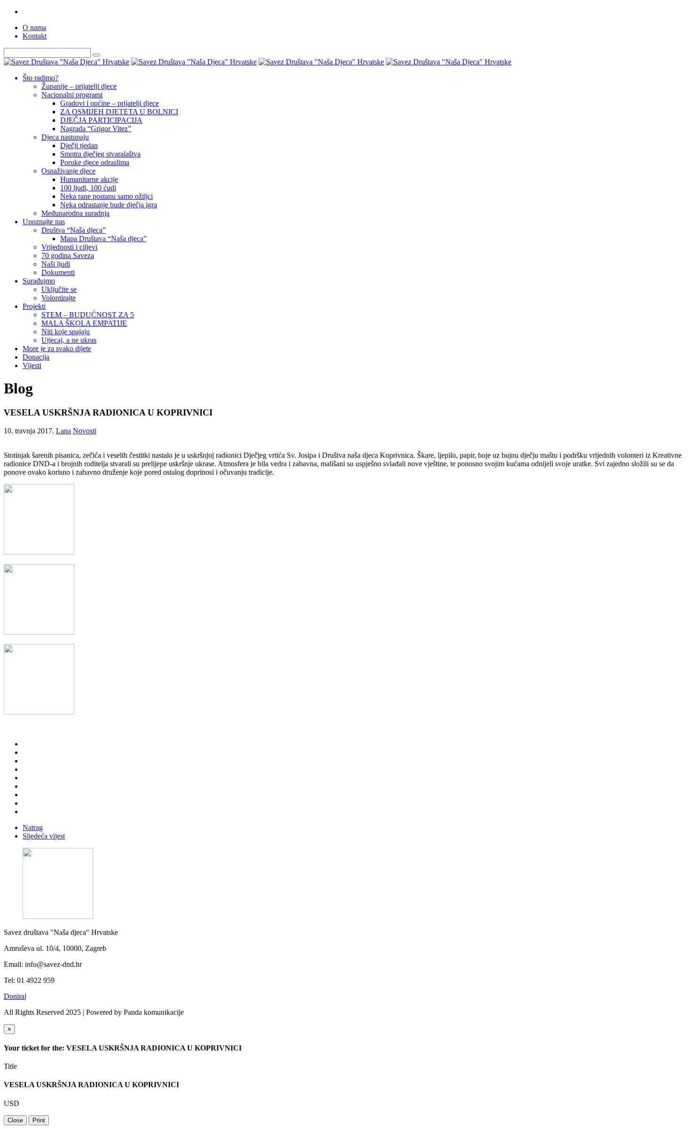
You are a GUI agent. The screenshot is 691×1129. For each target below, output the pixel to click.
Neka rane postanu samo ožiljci (106, 196)
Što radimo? (40, 78)
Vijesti (32, 365)
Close (15, 1120)
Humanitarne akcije (89, 179)
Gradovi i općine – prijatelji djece (109, 103)
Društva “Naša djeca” (73, 230)
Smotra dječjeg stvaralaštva (100, 154)
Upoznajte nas (44, 222)
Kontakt (35, 36)
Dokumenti (58, 272)
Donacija (36, 357)
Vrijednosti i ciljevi (69, 247)
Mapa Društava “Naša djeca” (103, 239)
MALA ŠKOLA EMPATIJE (84, 323)
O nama (34, 27)
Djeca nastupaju (65, 137)
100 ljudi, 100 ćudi (88, 188)
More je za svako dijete (57, 349)
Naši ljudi (55, 264)
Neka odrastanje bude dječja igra (108, 205)
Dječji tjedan (79, 145)
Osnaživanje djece (68, 171)
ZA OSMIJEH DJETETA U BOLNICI (119, 112)
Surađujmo (39, 281)
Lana (63, 431)
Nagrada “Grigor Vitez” (95, 129)
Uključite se (59, 289)
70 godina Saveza (67, 255)
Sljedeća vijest (44, 836)
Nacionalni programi (71, 95)
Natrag (33, 827)
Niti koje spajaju (65, 332)
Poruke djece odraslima (94, 162)
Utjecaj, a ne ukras (68, 340)
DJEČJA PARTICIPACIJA (101, 120)
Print (38, 1120)
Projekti (34, 306)
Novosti (84, 431)
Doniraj (15, 996)
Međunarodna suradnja (75, 213)
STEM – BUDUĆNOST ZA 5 (87, 315)
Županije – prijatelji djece (79, 86)
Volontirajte (58, 298)
